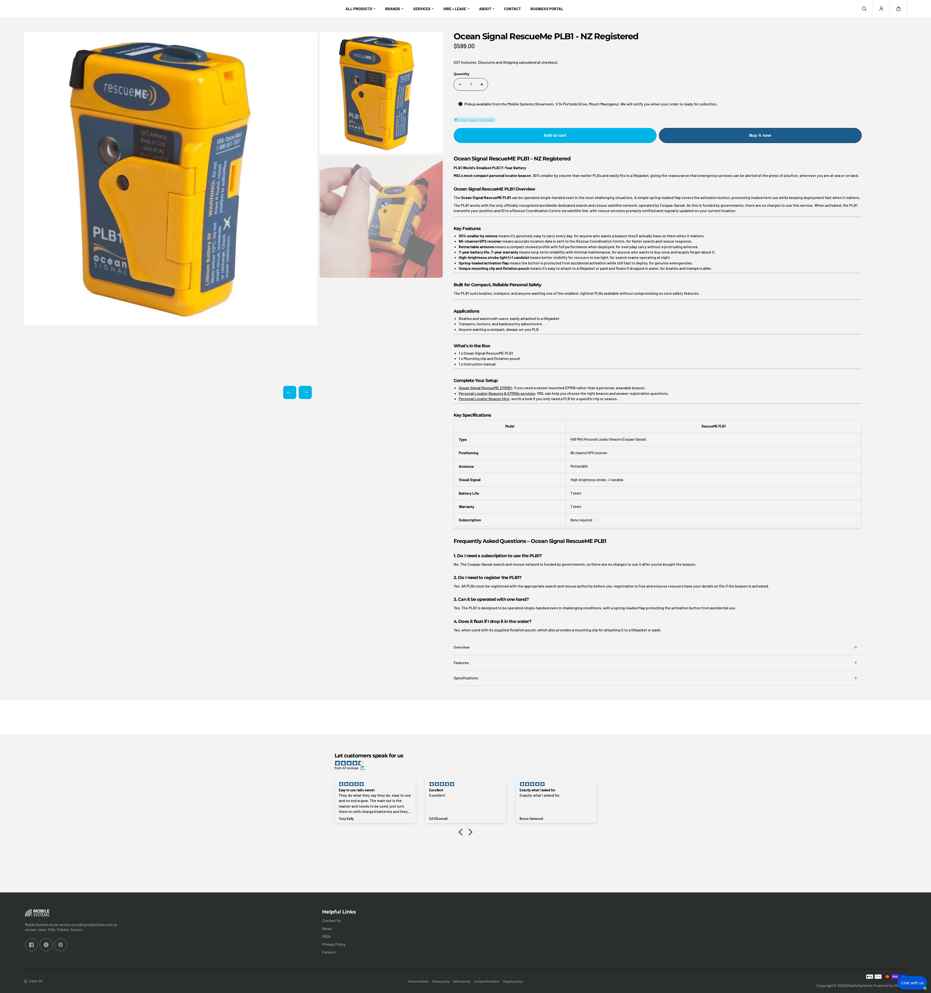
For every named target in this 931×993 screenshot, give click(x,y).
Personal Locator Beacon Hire (484, 398)
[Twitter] (46, 944)
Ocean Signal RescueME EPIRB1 (485, 387)
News (327, 928)
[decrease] (460, 84)
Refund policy (461, 981)
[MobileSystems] (38, 8)
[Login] (881, 9)
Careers (329, 952)
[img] (468, 763)
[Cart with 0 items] (898, 9)
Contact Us (331, 920)
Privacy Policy (333, 944)
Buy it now (760, 135)
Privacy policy (440, 981)
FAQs (326, 936)
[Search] (864, 9)
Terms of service (418, 981)
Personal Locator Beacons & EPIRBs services (497, 393)
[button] (898, 9)
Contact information (486, 981)
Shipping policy (513, 981)
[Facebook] (31, 944)
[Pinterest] (60, 944)
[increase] (482, 84)
